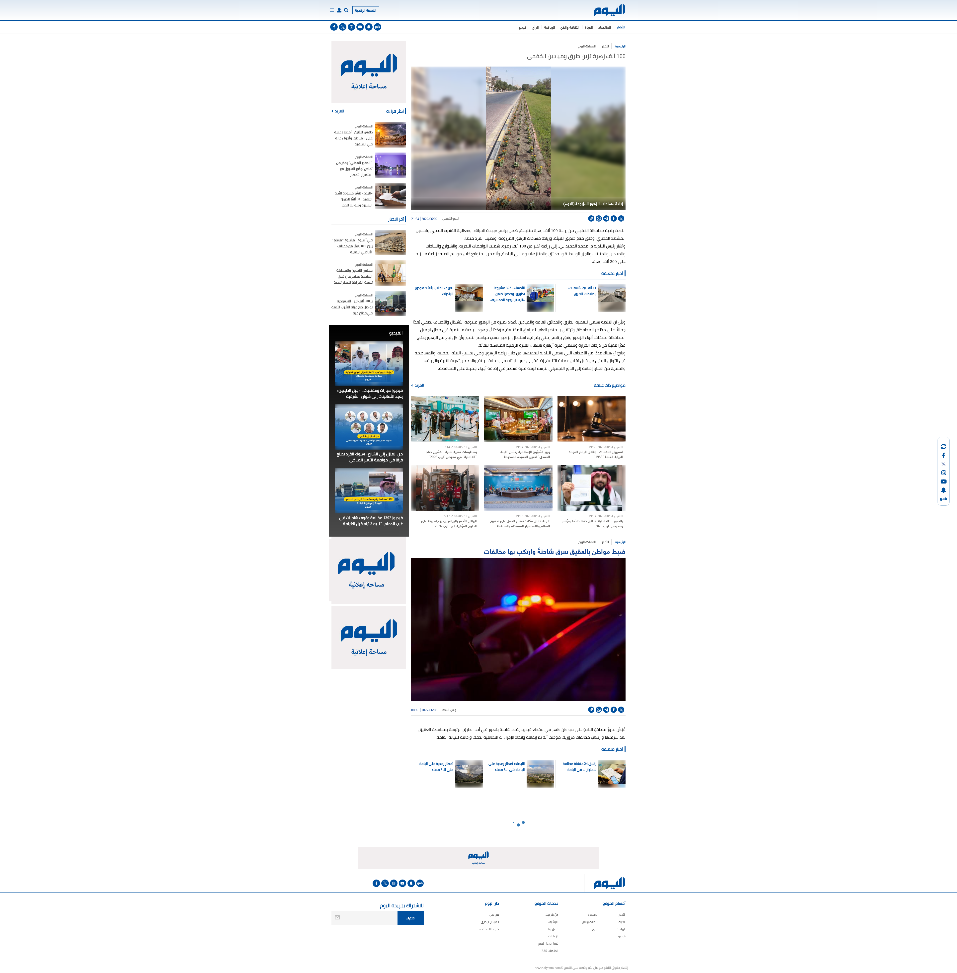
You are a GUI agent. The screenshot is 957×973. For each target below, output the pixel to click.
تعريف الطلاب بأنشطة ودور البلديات (434, 291)
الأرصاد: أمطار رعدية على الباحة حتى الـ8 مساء (506, 767)
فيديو (522, 27)
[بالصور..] (592, 488)
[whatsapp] (599, 218)
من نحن (494, 914)
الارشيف (553, 922)
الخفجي (447, 218)
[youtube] (360, 27)
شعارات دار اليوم (548, 943)
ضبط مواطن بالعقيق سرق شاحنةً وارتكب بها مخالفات (554, 550)
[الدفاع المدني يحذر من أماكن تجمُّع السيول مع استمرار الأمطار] (390, 165)
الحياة (589, 27)
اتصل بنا (553, 929)
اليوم (456, 218)
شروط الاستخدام (489, 929)
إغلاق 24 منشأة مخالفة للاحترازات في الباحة (579, 767)
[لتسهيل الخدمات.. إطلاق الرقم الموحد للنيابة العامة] (592, 419)
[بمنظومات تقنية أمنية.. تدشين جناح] (445, 419)
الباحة (445, 710)
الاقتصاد (604, 27)
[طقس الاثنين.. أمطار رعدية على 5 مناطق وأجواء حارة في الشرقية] (390, 135)
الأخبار (621, 26)
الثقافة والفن (569, 27)
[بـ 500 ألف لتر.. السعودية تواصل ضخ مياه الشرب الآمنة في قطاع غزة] (390, 304)
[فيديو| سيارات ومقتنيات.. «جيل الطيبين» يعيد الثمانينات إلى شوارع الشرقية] (369, 363)
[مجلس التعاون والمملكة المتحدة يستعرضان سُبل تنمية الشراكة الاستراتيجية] (390, 273)
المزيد (419, 385)
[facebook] (334, 27)
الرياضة (549, 27)
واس (453, 710)
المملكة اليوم (587, 46)
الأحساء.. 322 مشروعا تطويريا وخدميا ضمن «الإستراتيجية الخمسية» (507, 294)
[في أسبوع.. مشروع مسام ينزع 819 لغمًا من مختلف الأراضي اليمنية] (390, 242)
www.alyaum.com (548, 968)
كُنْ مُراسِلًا (552, 914)
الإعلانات (553, 936)
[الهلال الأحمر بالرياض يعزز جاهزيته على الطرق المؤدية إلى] (445, 488)
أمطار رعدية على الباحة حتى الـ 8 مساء (436, 767)
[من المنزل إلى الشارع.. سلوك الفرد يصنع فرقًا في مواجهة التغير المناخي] (369, 427)
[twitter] (342, 27)
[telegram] (606, 218)
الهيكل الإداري (490, 922)
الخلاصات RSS (550, 951)
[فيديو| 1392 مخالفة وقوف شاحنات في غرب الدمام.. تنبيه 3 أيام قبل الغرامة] (369, 490)
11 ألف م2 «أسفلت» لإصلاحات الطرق (582, 291)
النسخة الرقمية (365, 10)
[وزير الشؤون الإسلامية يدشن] (518, 419)
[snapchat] (369, 27)
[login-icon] (339, 10)
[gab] (377, 27)
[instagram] (351, 27)
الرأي (535, 27)
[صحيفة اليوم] (605, 10)
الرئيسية (620, 46)
